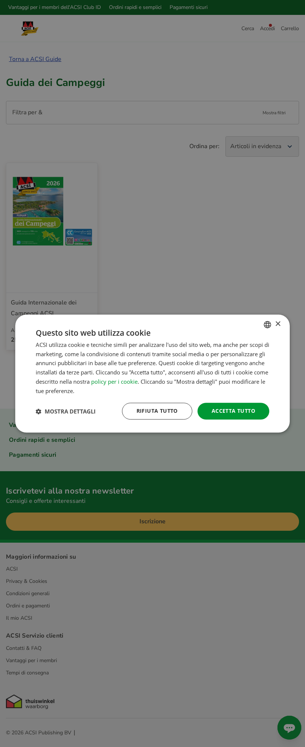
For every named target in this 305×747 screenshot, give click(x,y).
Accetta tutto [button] (233, 411)
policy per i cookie (114, 381)
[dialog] (152, 374)
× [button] (277, 324)
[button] (66, 411)
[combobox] (267, 324)
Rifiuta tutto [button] (157, 411)
